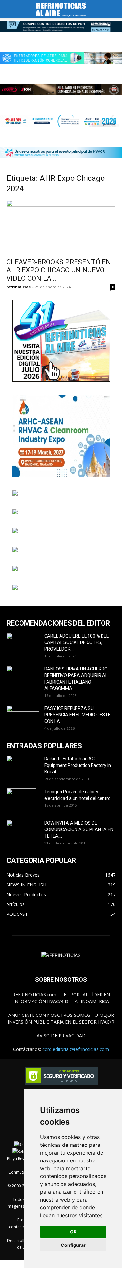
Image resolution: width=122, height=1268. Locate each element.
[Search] (113, 9)
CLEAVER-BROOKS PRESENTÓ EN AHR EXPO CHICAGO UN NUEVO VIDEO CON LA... (59, 270)
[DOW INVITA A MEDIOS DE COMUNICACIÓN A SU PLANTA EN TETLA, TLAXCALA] (23, 829)
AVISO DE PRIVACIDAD (61, 1035)
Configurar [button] (73, 1245)
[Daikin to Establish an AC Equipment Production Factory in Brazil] (23, 767)
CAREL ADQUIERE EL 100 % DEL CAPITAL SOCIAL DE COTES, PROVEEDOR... (76, 642)
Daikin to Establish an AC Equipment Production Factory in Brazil (77, 765)
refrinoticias (19, 286)
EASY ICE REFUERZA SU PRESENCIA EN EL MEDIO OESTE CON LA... (77, 715)
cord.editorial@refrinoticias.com (75, 1049)
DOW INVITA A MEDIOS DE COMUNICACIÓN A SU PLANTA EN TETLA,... (78, 829)
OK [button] (73, 1231)
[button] (11, 9)
